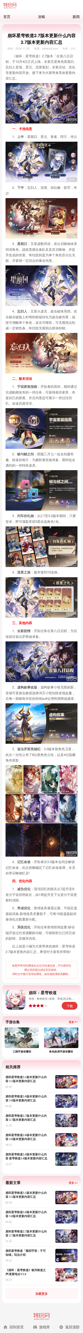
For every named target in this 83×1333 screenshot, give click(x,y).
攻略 (41, 16)
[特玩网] (41, 5)
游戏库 (44, 1326)
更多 (71, 1022)
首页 (6, 16)
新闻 (76, 16)
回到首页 (17, 1326)
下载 (70, 1006)
